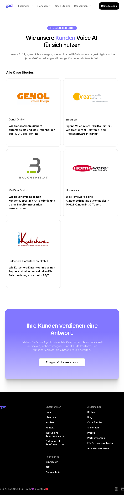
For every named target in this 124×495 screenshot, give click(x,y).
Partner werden (96, 438)
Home (49, 412)
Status (91, 412)
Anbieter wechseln (98, 448)
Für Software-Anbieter (100, 443)
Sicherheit (93, 427)
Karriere (50, 422)
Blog (89, 417)
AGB (48, 467)
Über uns (51, 417)
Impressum (52, 462)
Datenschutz (53, 472)
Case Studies (95, 422)
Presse (91, 432)
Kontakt (50, 427)
